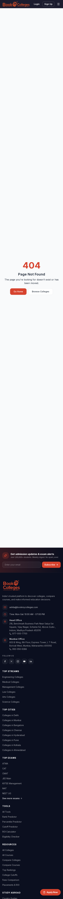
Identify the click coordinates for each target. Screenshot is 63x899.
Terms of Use (27, 480)
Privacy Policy (43, 480)
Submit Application (31, 486)
